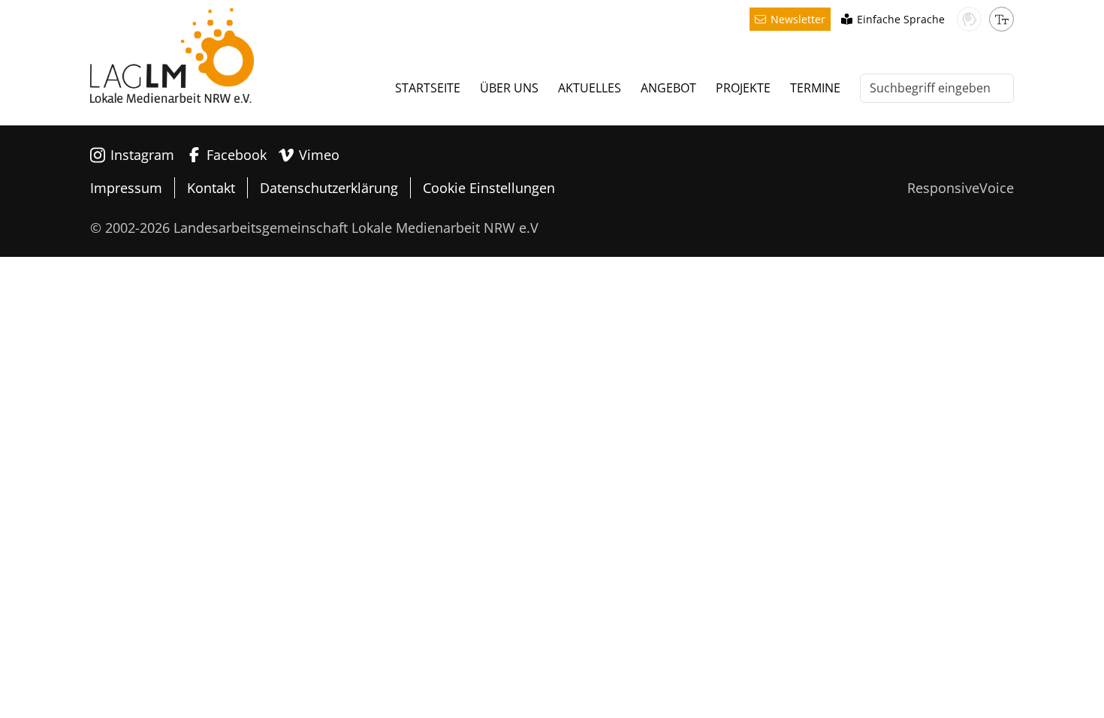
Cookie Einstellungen (489, 188)
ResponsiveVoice (960, 188)
